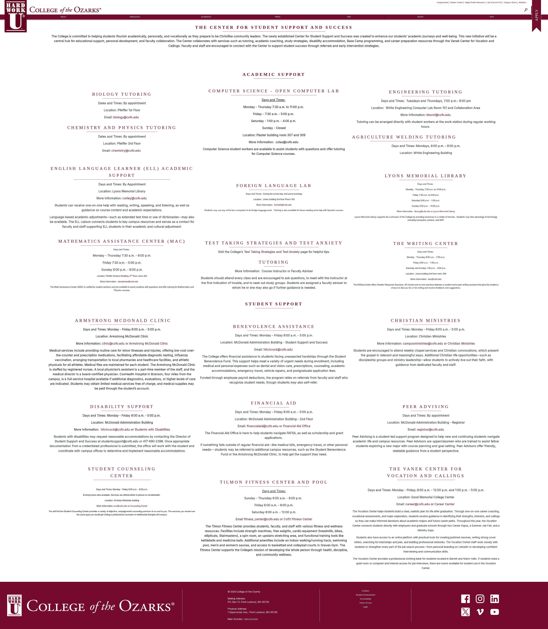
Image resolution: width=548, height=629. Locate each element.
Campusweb (442, 2)
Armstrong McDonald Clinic (148, 343)
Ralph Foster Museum (474, 2)
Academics (206, 17)
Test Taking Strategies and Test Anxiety (272, 252)
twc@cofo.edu (434, 278)
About (63, 17)
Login (365, 607)
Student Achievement (365, 595)
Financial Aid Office (296, 426)
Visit (349, 17)
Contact (365, 591)
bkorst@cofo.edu (438, 115)
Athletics (522, 2)
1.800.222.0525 (251, 619)
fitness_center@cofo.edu (261, 519)
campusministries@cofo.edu (423, 343)
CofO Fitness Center (298, 519)
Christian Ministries (461, 343)
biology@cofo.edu (126, 117)
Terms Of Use (365, 603)
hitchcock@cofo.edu (278, 349)
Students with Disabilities (152, 429)
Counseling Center (138, 505)
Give (492, 17)
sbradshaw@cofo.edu (128, 281)
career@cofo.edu (418, 504)
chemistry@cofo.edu (126, 150)
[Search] (526, 10)
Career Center (445, 504)
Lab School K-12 (494, 2)
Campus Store (510, 2)
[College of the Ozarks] (65, 9)
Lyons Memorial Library (444, 211)
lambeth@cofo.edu (283, 204)
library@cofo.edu (422, 211)
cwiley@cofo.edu (134, 198)
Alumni (420, 17)
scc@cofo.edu (120, 505)
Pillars (277, 17)
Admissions (135, 17)
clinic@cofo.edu (113, 343)
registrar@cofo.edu (430, 429)
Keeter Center (456, 2)
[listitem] (465, 599)
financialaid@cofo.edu (262, 426)
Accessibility (365, 599)
